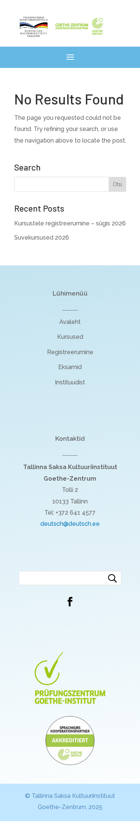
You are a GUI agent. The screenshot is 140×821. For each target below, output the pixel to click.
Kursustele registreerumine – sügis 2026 (70, 223)
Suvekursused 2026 (41, 237)
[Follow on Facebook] (70, 602)
